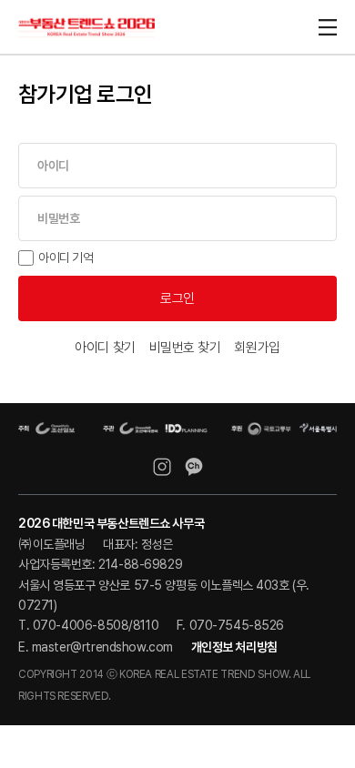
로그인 (177, 298)
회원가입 (256, 347)
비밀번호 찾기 (185, 347)
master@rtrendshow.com (102, 647)
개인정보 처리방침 (234, 647)
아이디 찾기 (105, 347)
